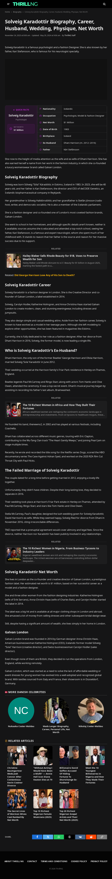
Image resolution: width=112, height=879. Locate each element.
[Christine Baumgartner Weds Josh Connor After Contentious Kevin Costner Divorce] (17, 766)
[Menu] (8, 4)
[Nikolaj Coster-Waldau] (91, 715)
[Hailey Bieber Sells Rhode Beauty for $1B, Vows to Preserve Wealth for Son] (56, 260)
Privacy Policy (99, 861)
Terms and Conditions (54, 861)
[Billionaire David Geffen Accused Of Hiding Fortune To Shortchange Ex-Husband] (69, 766)
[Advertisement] (56, 79)
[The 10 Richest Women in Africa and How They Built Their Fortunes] (56, 409)
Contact (32, 861)
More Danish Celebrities (27, 692)
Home (7, 12)
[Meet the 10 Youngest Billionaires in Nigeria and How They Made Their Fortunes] (95, 766)
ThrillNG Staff (69, 35)
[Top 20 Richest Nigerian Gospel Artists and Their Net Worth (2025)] (69, 805)
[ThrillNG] (25, 4)
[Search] (104, 4)
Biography (17, 12)
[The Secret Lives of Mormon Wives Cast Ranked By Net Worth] (17, 805)
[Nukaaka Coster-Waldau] (21, 715)
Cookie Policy (79, 861)
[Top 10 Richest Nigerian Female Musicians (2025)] (43, 805)
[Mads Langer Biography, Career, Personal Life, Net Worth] (56, 715)
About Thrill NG (14, 861)
